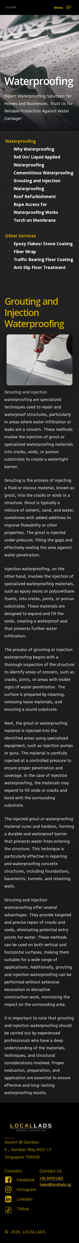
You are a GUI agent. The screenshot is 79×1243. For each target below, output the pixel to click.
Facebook (26, 1180)
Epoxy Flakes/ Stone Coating (43, 244)
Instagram (26, 1190)
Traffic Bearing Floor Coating (43, 259)
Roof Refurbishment (35, 196)
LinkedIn (25, 1199)
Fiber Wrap (25, 251)
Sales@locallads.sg (55, 1185)
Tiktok (23, 1209)
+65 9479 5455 (51, 1178)
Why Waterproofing (34, 149)
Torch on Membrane (35, 220)
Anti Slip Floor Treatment (40, 267)
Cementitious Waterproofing (43, 173)
